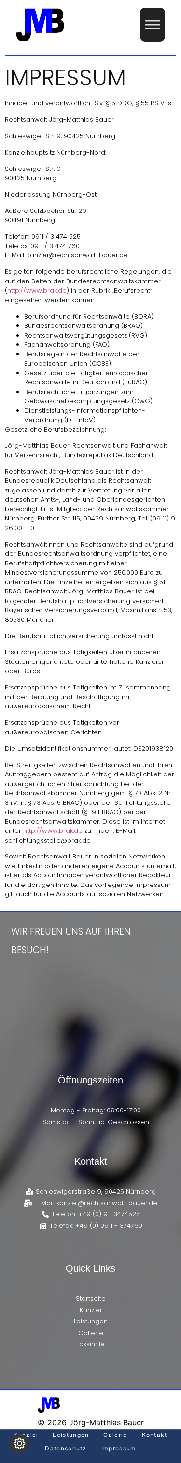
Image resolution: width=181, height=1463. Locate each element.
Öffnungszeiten (90, 1080)
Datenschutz (65, 1448)
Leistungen (71, 1434)
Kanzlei (26, 1434)
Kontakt (90, 1161)
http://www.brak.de (37, 290)
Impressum (118, 1448)
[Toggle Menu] (152, 24)
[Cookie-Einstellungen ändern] (19, 1443)
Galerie (115, 1434)
